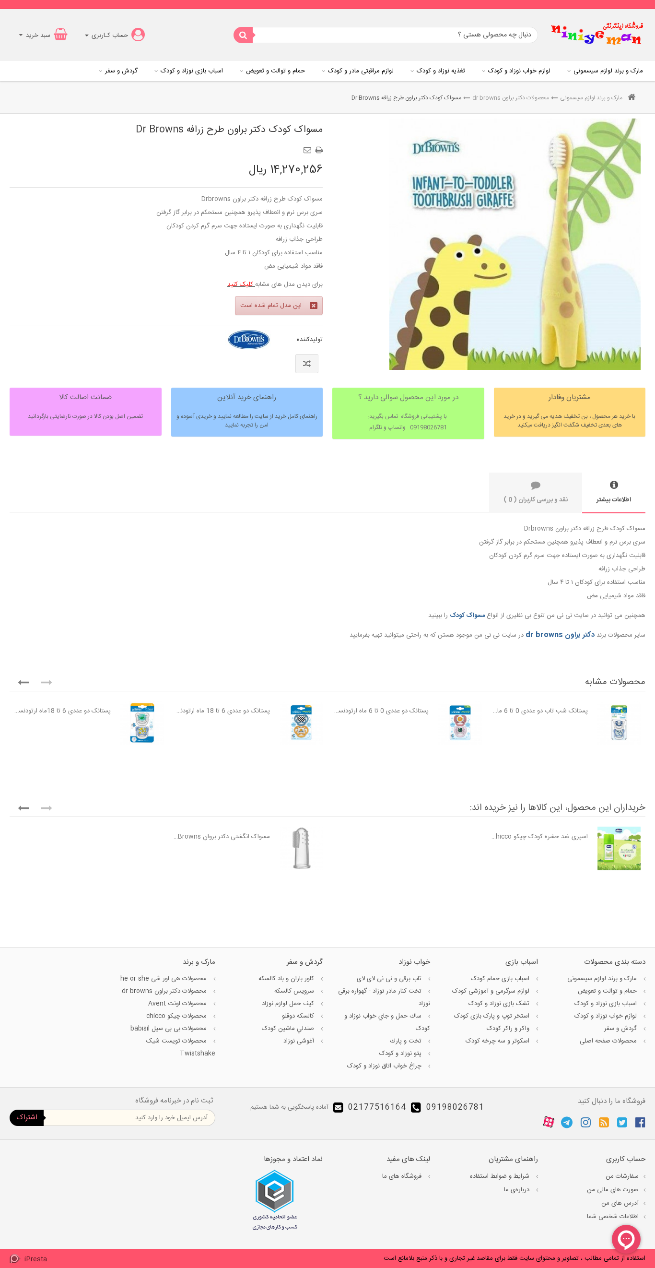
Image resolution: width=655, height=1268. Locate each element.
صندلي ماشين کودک (289, 1028)
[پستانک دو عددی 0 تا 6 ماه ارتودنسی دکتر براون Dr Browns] (460, 723)
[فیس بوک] (640, 1122)
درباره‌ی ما (517, 1190)
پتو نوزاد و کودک (401, 1053)
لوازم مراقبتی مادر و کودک (361, 71)
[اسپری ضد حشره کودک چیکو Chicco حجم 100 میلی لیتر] (619, 848)
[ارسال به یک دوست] (308, 146)
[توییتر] (622, 1122)
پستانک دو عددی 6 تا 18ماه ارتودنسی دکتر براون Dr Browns (62, 711)
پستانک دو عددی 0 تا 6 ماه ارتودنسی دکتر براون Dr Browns (380, 711)
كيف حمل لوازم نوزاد (289, 1003)
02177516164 (377, 1107)
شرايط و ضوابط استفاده (500, 1176)
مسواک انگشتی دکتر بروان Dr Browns (222, 836)
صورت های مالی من (613, 1190)
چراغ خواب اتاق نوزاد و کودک (385, 1066)
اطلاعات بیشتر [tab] (614, 500)
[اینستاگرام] (586, 1122)
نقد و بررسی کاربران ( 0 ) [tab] (535, 500)
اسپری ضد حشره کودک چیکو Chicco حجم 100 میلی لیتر (539, 836)
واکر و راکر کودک (509, 1028)
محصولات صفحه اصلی (609, 1041)
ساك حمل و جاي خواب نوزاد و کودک (387, 1022)
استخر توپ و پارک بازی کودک (492, 1016)
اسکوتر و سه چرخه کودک (498, 1041)
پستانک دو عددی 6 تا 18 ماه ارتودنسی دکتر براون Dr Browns (222, 711)
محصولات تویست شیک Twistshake (180, 1047)
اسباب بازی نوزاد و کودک (192, 71)
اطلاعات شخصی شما (613, 1216)
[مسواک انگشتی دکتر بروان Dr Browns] (301, 848)
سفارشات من (622, 1176)
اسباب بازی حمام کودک (501, 978)
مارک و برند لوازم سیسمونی (608, 71)
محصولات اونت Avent (178, 1003)
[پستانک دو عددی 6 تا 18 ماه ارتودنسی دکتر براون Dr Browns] (301, 723)
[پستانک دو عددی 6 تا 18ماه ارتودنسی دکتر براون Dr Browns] (142, 723)
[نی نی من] (597, 35)
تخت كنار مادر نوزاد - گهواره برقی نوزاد (384, 997)
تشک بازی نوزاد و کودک (499, 1003)
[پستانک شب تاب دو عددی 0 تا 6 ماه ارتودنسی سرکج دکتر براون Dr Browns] (619, 723)
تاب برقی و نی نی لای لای (390, 978)
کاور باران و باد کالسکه (287, 978)
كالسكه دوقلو (299, 1016)
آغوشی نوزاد (299, 1041)
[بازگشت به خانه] (631, 98)
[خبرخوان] (604, 1122)
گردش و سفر (121, 71)
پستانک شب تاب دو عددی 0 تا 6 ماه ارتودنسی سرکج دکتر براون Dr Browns (539, 711)
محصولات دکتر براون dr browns (510, 98)
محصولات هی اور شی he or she (164, 978)
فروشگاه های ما (402, 1176)
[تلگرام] (567, 1122)
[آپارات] (548, 1122)
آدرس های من (620, 1203)
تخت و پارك (406, 1041)
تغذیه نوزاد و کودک (441, 71)
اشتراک (26, 1118)
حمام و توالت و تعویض (275, 71)
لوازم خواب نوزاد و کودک (519, 71)
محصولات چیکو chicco (177, 1016)
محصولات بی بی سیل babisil (169, 1028)
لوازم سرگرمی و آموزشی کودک (491, 991)
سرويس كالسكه (295, 991)
